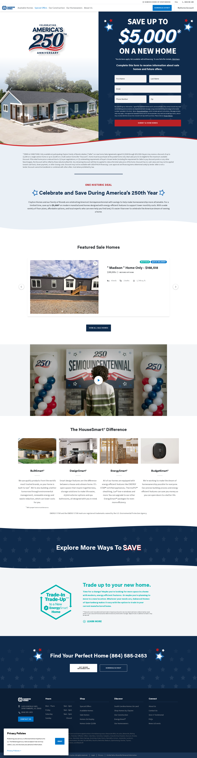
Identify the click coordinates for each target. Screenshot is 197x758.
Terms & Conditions (142, 111)
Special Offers (41, 7)
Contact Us (25, 719)
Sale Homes (84, 715)
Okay (59, 741)
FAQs (151, 719)
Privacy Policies (168, 116)
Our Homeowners (74, 7)
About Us (88, 7)
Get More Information (83, 668)
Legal (93, 755)
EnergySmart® (120, 719)
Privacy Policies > (14, 750)
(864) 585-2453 (189, 2)
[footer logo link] (24, 700)
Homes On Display (87, 719)
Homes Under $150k (88, 723)
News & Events (155, 723)
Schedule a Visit (113, 668)
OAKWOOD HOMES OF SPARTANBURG (157, 2)
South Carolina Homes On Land (126, 706)
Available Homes (25, 7)
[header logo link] (8, 7)
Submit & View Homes (148, 123)
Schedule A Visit (162, 8)
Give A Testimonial (156, 715)
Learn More (94, 621)
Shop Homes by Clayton (123, 710)
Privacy (100, 755)
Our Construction (57, 7)
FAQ (176, 2)
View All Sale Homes (98, 328)
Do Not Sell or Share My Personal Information (122, 755)
